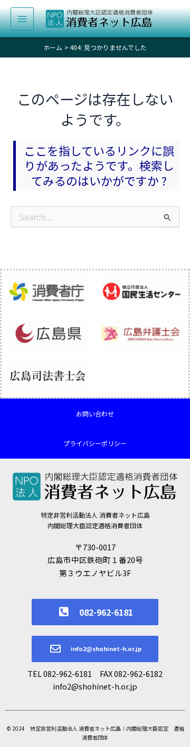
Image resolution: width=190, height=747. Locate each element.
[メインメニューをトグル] (22, 19)
